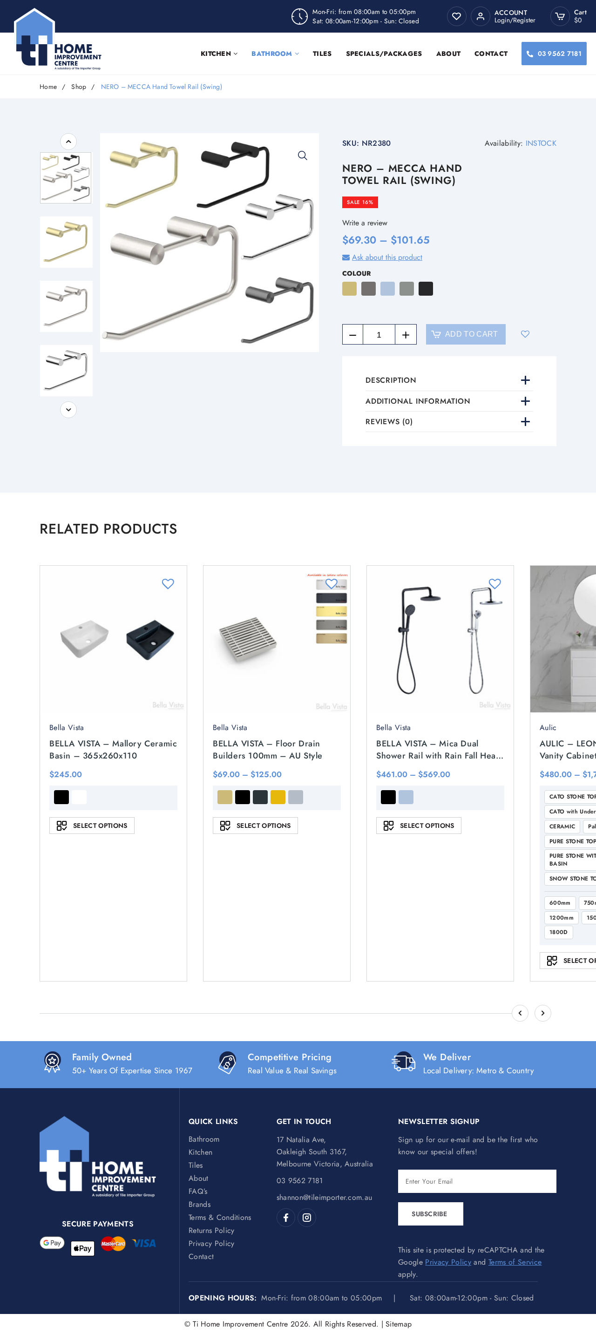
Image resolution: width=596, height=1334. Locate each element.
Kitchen (216, 53)
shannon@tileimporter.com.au (324, 1197)
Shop (78, 87)
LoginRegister (514, 20)
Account (510, 13)
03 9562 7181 (560, 53)
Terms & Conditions (220, 1217)
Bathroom (271, 53)
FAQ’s (198, 1191)
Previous (68, 141)
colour (356, 273)
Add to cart (471, 334)
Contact (491, 53)
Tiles (322, 53)
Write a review (364, 222)
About (448, 53)
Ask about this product (387, 257)
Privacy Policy (211, 1243)
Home (48, 87)
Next (68, 409)
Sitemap (399, 1324)
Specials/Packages (384, 53)
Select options (100, 825)
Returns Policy (211, 1230)
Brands (199, 1204)
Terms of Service (515, 1262)
